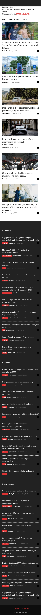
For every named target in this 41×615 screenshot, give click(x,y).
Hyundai (5, 318)
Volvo (4, 464)
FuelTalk (9, 417)
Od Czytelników (7, 293)
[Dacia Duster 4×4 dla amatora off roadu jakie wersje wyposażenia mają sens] (20, 96)
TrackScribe (5, 82)
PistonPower (11, 397)
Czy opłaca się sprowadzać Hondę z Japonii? (19, 436)
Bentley (5, 566)
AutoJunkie (12, 318)
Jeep (4, 385)
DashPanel (5, 147)
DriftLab (4, 51)
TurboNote (10, 464)
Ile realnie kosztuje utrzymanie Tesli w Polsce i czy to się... (20, 77)
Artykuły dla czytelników (21, 609)
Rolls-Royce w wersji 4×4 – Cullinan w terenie (20, 583)
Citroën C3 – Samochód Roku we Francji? (18, 471)
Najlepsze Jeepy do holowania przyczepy (18, 382)
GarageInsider (11, 556)
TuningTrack (12, 494)
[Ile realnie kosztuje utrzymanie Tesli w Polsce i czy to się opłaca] (20, 65)
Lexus (4, 407)
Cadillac (5, 280)
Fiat (4, 330)
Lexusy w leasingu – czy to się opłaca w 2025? (20, 404)
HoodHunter (13, 375)
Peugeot (5, 201)
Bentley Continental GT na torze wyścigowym (20, 563)
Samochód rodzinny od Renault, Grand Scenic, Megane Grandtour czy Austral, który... (20, 45)
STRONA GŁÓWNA (23, 14)
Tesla (4, 73)
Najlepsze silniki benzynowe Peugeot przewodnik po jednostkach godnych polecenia (19, 207)
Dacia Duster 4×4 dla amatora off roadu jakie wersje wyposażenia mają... (20, 109)
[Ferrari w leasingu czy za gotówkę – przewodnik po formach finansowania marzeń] (20, 127)
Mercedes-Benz (7, 255)
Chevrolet (5, 305)
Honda (4, 439)
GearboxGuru (6, 113)
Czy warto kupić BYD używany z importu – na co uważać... (17, 174)
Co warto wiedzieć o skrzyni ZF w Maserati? (19, 491)
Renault (5, 39)
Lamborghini (6, 429)
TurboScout (14, 429)
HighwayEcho (13, 305)
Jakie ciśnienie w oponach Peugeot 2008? (18, 337)
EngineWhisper (16, 255)
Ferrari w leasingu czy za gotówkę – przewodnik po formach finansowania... (19, 142)
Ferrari (4, 135)
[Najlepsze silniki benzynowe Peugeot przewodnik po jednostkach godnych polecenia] (20, 193)
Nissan (4, 352)
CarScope (11, 531)
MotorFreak (5, 179)
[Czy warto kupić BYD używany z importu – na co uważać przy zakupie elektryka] (20, 161)
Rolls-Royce (6, 585)
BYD (4, 169)
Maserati (5, 375)
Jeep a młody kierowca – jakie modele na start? (20, 414)
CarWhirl (11, 280)
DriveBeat (11, 519)
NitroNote (10, 268)
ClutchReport (10, 330)
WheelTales (16, 293)
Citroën (5, 474)
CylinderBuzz (12, 451)
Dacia (4, 104)
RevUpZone (11, 439)
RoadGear (5, 213)
